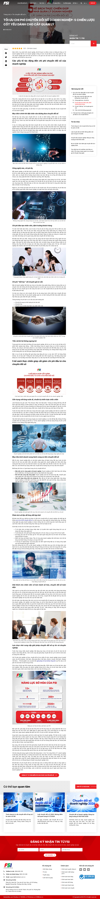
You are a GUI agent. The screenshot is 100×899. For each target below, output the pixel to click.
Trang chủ (7, 14)
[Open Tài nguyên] (60, 3)
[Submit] (94, 43)
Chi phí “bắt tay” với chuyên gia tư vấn (84, 107)
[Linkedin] (88, 869)
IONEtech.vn (39, 897)
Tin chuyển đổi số (18, 14)
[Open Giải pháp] (36, 3)
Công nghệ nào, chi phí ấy (82, 100)
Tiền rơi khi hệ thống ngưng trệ (83, 110)
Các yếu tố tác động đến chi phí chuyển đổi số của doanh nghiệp (83, 93)
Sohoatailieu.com (8, 897)
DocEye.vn (17, 897)
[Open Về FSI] (77, 3)
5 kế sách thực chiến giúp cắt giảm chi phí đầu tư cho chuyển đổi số (83, 113)
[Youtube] (84, 869)
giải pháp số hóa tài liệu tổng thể (46, 661)
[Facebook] (80, 869)
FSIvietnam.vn (31, 897)
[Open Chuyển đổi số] (27, 3)
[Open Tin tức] (45, 3)
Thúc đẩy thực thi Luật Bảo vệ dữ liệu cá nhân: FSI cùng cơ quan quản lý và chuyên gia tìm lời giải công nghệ (82, 151)
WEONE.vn (24, 897)
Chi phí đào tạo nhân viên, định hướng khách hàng (83, 103)
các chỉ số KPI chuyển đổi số (24, 520)
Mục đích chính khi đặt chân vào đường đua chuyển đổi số (83, 97)
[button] (81, 3)
